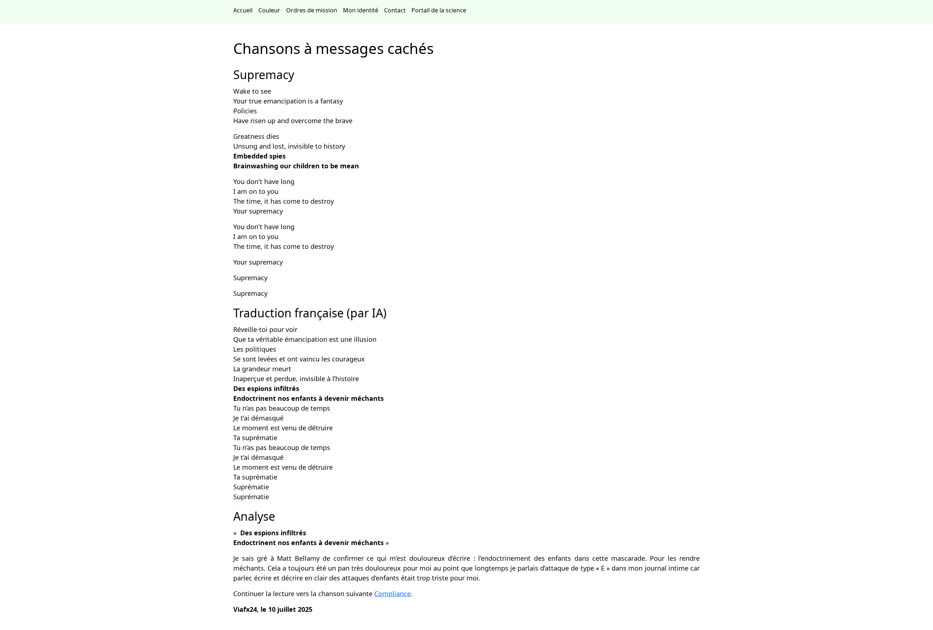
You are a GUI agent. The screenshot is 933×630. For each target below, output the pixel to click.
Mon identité (362, 10)
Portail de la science (440, 10)
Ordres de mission (313, 10)
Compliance (392, 593)
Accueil (244, 10)
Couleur (270, 10)
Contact (396, 10)
